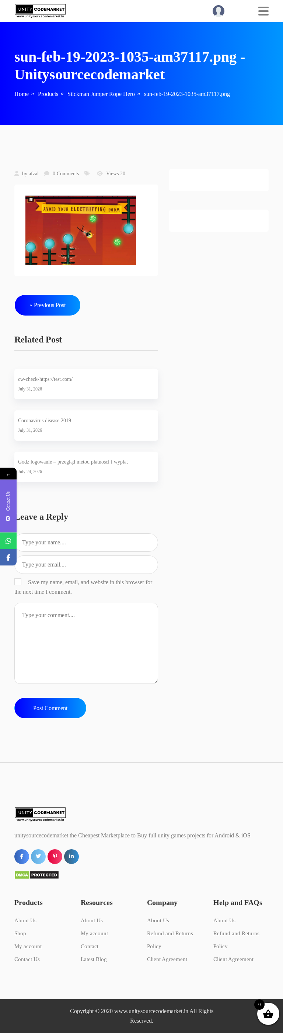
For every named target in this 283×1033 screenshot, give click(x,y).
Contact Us (27, 959)
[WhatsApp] (8, 540)
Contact (89, 946)
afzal (34, 173)
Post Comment (50, 708)
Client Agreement (167, 959)
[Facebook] (8, 557)
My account (28, 946)
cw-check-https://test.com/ (45, 379)
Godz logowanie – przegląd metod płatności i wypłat (73, 462)
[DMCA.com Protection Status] (36, 874)
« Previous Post (47, 305)
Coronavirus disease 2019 (44, 420)
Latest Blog (94, 959)
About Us (25, 920)
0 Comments (66, 173)
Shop (20, 933)
